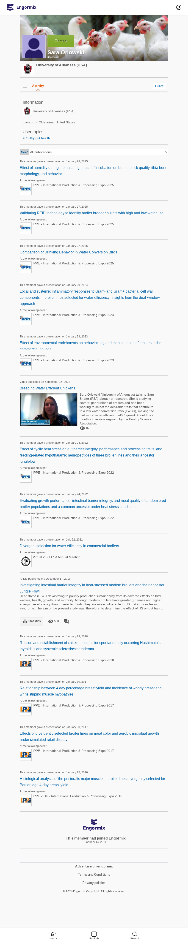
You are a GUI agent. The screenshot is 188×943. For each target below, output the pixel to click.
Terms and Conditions (94, 875)
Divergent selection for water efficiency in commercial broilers (69, 546)
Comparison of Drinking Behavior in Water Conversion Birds (68, 252)
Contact (61, 41)
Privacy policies (94, 883)
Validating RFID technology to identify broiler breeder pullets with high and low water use (91, 213)
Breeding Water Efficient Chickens (47, 388)
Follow (159, 85)
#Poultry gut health (36, 138)
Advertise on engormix (94, 866)
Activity (38, 85)
